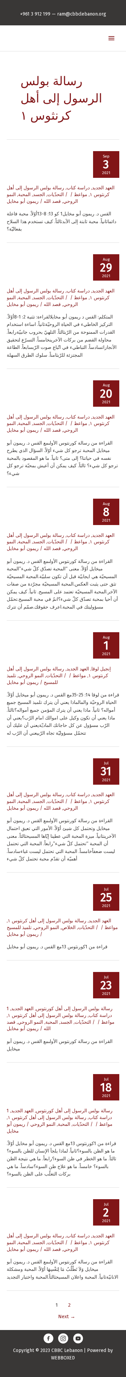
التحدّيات (55, 194)
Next (66, 1316)
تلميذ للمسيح (19, 927)
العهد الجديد (103, 188)
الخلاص (68, 927)
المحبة (24, 194)
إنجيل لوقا (101, 669)
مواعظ (80, 194)
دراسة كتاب (78, 188)
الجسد (39, 194)
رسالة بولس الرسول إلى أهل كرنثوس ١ (47, 921)
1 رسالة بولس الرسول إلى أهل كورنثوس (60, 1009)
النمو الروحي (31, 676)
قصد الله (52, 201)
